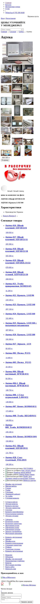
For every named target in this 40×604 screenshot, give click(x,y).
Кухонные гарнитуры (13, 523)
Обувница (9, 557)
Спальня (13, 32)
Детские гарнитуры (12, 508)
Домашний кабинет (12, 494)
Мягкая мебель (11, 486)
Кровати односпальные (14, 543)
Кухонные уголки (12, 521)
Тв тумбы (9, 496)
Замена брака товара (26, 474)
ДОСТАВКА (28, 468)
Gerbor (21, 32)
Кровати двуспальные (13, 537)
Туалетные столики (12, 549)
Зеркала (8, 539)
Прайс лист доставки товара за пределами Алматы (20, 477)
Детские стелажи (11, 516)
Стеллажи (9, 492)
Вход (3, 18)
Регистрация (10, 18)
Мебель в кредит (29, 480)
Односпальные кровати (14, 514)
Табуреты (9, 519)
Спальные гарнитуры (13, 545)
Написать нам (10, 569)
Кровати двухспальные (14, 551)
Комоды (8, 563)
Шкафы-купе (10, 541)
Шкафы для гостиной (13, 484)
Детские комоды (11, 504)
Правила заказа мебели (22, 472)
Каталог (8, 5)
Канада (6, 216)
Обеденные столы (12, 527)
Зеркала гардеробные (13, 531)
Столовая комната (12, 498)
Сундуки (8, 510)
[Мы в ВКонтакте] (8, 577)
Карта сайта (9, 567)
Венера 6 (12, 216)
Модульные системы (13, 565)
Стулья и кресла (11, 502)
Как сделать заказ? (28, 470)
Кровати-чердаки (11, 506)
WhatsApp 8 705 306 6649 (14, 13)
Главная (8, 3)
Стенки (8, 488)
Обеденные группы (12, 529)
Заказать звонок (7, 593)
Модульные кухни (12, 525)
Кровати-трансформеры (14, 512)
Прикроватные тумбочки (14, 561)
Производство (10, 212)
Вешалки (8, 555)
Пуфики (8, 547)
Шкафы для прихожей (13, 559)
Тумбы (7, 490)
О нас (7, 9)
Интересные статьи (12, 7)
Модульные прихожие (13, 533)
